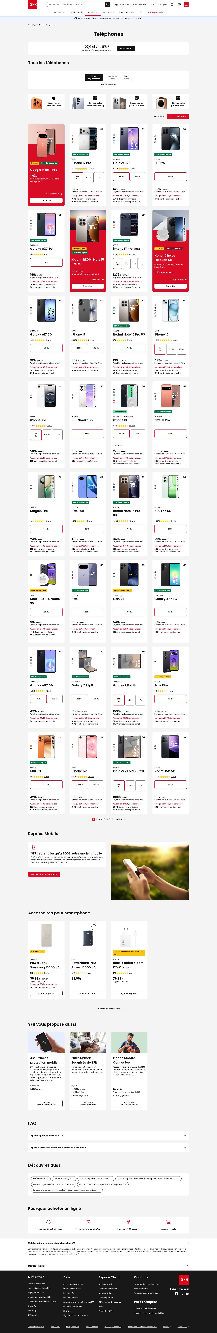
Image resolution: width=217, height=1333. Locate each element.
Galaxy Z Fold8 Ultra (128, 771)
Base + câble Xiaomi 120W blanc (128, 965)
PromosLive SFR (105, 1311)
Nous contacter (141, 1289)
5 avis (129, 340)
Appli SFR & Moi (105, 1284)
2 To (142, 263)
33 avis (132, 169)
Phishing (67, 1311)
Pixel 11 (76, 599)
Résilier (102, 1306)
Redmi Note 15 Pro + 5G (128, 513)
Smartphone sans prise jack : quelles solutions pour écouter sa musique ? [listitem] (65, 1190)
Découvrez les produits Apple (54, 104)
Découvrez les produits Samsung (95, 104)
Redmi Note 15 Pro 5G (129, 334)
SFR (184, 1280)
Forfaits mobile (76, 12)
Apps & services (122, 4)
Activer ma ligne (106, 1293)
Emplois (166, 1327)
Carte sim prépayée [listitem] (62, 1178)
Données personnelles (113, 1327)
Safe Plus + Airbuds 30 (45, 601)
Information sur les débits (39, 1288)
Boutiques (162, 4)
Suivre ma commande (109, 1289)
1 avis (46, 254)
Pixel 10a (78, 511)
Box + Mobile (108, 12)
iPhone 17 (78, 334)
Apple (157, 1249)
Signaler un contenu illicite (75, 1315)
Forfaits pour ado (155, 12)
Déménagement (106, 1298)
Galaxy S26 (121, 163)
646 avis (174, 340)
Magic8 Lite (39, 511)
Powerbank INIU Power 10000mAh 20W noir (84, 965)
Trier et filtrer (179, 116)
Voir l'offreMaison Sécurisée (88, 1103)
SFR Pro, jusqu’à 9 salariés (145, 1309)
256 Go (77, 177)
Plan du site (55, 1327)
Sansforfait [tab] (128, 78)
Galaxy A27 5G (165, 599)
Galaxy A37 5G (41, 249)
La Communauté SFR (72, 1306)
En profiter (88, 286)
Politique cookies (72, 1327)
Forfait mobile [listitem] (39, 1178)
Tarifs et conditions (36, 1284)
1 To (99, 178)
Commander (46, 200)
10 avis (48, 521)
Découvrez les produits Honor (178, 104)
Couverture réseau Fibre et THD (42, 1301)
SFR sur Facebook (176, 1293)
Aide (152, 4)
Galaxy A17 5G (41, 334)
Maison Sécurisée (126, 12)
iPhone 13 (120, 420)
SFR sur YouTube (187, 1293)
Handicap (32, 1310)
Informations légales (36, 1327)
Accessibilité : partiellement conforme (142, 1327)
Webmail (179, 4)
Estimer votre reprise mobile (44, 874)
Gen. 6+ (119, 599)
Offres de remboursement (110, 1302)
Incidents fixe (69, 1293)
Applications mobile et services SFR (78, 1302)
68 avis (132, 426)
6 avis (173, 521)
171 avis (49, 426)
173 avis (132, 254)
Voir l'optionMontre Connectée (129, 1103)
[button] (61, 194)
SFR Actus (32, 1315)
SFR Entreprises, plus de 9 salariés (148, 1313)
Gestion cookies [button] (92, 1327)
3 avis (46, 973)
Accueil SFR (32, 4)
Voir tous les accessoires (108, 1008)
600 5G (35, 771)
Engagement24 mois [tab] (113, 78)
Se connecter (126, 48)
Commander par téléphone (146, 1284)
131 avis (91, 340)
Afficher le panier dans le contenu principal (172, 4)
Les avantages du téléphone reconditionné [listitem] (52, 1184)
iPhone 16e (38, 420)
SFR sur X (181, 1293)
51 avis (48, 340)
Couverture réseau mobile (39, 1297)
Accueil (31, 25)
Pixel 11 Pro (162, 420)
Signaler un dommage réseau (147, 1293)
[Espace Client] (186, 4)
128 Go (46, 262)
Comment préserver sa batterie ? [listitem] (94, 1178)
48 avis (132, 521)
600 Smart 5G (82, 420)
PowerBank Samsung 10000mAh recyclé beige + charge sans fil (46, 965)
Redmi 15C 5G (164, 771)
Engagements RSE (36, 1293)
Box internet (59, 12)
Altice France (182, 1327)
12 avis (48, 691)
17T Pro (159, 163)
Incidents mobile (70, 1298)
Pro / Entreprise (139, 4)
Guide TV (32, 1306)
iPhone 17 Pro (81, 163)
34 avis (91, 777)
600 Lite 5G (162, 511)
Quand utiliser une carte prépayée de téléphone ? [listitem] (101, 1184)
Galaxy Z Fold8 (124, 685)
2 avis (171, 691)
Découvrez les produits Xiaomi (136, 104)
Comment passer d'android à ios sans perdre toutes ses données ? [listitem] (147, 1178)
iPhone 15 (161, 334)
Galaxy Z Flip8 (82, 685)
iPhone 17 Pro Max (126, 249)
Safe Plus (161, 685)
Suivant (119, 819)
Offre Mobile (39, 25)
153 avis (91, 169)
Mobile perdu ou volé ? (73, 1284)
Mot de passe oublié (72, 1289)
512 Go (88, 178)
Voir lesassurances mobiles (46, 1103)
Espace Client (186, 4)
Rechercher (107, 4)
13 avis (173, 777)
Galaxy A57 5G (41, 685)
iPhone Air (157, 1251)
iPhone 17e (79, 771)
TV (140, 12)
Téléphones (93, 12)
